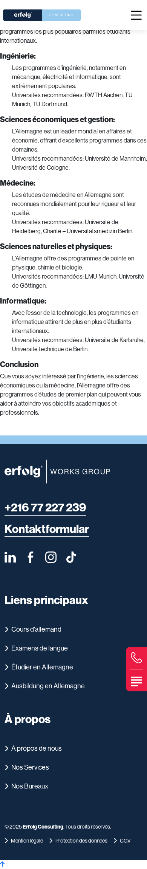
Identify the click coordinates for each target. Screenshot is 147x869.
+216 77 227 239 (45, 508)
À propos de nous (36, 748)
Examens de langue (39, 648)
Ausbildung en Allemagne (48, 686)
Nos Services (30, 767)
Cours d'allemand (36, 629)
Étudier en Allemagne (42, 667)
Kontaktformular (47, 529)
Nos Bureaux (29, 786)
